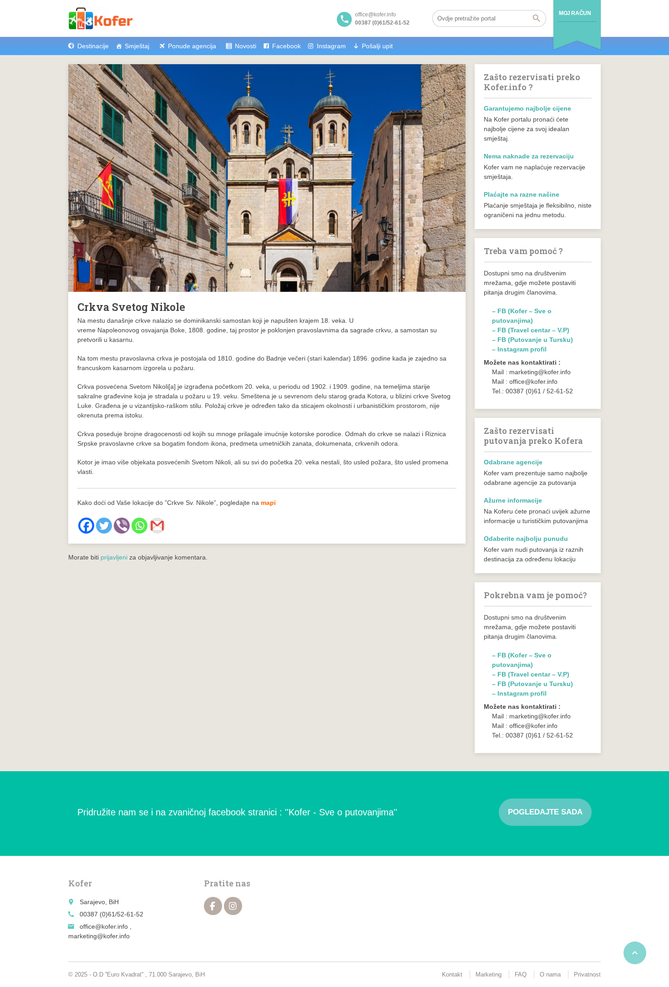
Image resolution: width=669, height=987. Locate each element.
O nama (550, 974)
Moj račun (575, 13)
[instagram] (233, 906)
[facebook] (213, 906)
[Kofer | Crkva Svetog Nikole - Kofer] (100, 18)
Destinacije (93, 46)
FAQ (521, 974)
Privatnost (587, 974)
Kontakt (452, 974)
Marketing (489, 974)
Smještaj (137, 46)
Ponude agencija (192, 46)
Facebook (286, 46)
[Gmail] (157, 526)
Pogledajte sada (545, 812)
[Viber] (122, 526)
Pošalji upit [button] (377, 46)
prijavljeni (114, 557)
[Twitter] (104, 526)
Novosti (245, 46)
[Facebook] (86, 526)
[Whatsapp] (139, 526)
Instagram (331, 46)
